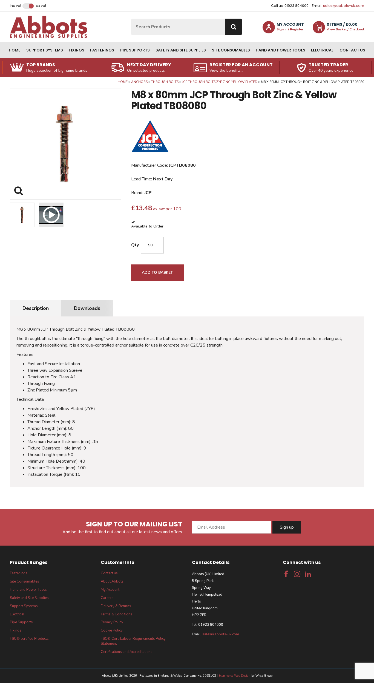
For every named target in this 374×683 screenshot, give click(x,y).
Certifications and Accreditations (127, 651)
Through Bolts (165, 82)
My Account (110, 589)
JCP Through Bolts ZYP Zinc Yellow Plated (219, 82)
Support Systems (44, 50)
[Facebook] (286, 574)
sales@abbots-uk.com (343, 5)
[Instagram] (297, 574)
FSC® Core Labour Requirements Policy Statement (133, 641)
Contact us (352, 50)
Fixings (76, 50)
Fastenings (102, 50)
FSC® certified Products (29, 638)
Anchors (139, 82)
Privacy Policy (112, 622)
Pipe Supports (135, 50)
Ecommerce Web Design (234, 676)
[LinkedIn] (308, 574)
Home (14, 50)
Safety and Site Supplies (181, 50)
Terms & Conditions (116, 614)
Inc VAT (15, 5)
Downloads (87, 308)
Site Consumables (231, 50)
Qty (135, 245)
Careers (107, 597)
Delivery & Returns (116, 606)
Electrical (322, 50)
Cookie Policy (112, 630)
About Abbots (112, 581)
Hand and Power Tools (280, 50)
